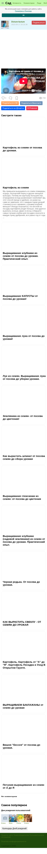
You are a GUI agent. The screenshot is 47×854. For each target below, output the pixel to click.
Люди (39, 3)
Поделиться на (13, 108)
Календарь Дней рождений (14, 828)
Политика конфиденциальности (13, 841)
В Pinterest (32, 108)
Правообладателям (21, 835)
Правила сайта (7, 835)
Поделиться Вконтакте (31, 103)
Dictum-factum (18, 22)
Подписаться (39, 23)
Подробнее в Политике (23, 11)
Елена (3, 823)
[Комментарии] (10, 98)
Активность (17, 3)
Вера (10, 823)
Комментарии (29, 3)
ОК (23, 15)
